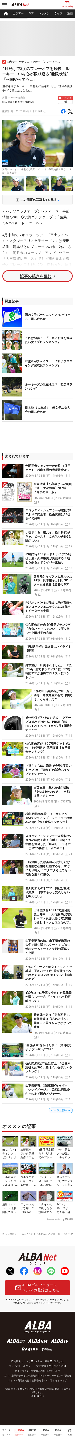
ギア (31, 13)
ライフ (58, 13)
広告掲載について (20, 1361)
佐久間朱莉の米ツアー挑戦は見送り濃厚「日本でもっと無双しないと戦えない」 (47, 892)
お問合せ (36, 1380)
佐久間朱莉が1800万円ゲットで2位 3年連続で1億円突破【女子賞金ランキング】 (47, 747)
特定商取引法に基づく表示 (45, 1370)
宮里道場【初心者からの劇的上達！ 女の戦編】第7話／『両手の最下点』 (53, 488)
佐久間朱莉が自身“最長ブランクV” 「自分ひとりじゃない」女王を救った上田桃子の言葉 (49, 629)
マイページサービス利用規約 (55, 1375)
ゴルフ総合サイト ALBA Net (17, 1234)
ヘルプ (47, 1380)
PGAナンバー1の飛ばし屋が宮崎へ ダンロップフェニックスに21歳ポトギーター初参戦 (50, 607)
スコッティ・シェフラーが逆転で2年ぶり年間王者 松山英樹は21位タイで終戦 (48, 514)
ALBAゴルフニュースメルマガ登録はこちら (41, 1287)
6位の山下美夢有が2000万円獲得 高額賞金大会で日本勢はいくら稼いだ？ (53, 695)
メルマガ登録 (67, 6)
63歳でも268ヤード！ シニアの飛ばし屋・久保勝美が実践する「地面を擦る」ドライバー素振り (48, 558)
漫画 (70, 13)
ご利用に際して (43, 1366)
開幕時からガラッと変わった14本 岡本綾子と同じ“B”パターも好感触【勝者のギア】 (53, 580)
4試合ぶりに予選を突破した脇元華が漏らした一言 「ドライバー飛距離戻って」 (48, 997)
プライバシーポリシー (21, 1366)
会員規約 (58, 1366)
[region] (37, 13)
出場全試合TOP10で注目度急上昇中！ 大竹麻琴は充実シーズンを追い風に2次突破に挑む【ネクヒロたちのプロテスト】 (53, 918)
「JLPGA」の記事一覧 (48, 1234)
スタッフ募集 (42, 1361)
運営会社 (59, 1361)
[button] (37, 471)
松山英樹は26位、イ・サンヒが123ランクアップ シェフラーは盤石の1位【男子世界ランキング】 (48, 818)
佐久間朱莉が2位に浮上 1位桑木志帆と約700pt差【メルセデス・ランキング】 (48, 1067)
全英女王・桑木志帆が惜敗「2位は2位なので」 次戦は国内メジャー (52, 791)
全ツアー (18, 13)
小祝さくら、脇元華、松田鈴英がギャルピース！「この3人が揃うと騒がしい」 (48, 536)
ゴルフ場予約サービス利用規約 (21, 1375)
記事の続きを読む (35, 276)
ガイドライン (22, 1370)
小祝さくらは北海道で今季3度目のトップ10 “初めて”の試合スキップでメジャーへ (48, 770)
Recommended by (55, 1219)
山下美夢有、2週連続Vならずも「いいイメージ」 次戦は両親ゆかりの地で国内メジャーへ (47, 1089)
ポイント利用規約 (17, 1380)
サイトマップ (60, 1380)
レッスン (44, 13)
